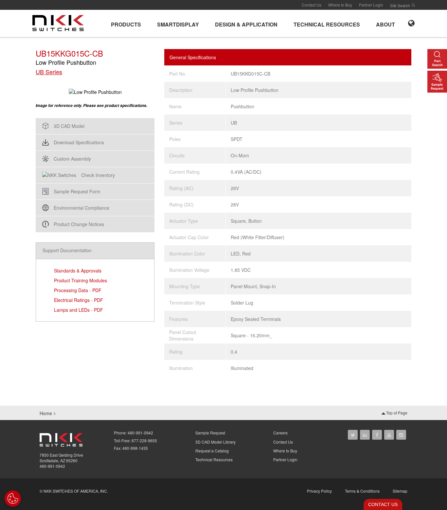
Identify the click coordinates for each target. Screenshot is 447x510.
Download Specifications (79, 142)
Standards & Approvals (77, 270)
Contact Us (311, 5)
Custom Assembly (72, 158)
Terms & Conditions (362, 491)
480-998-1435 (135, 448)
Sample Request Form (77, 191)
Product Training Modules (80, 280)
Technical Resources (214, 459)
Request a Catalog (212, 450)
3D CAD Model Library (215, 442)
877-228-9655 (144, 440)
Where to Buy (340, 5)
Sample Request (210, 432)
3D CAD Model (69, 126)
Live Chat (381, 504)
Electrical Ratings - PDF (78, 300)
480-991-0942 (52, 466)
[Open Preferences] (13, 498)
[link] (60, 22)
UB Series (49, 72)
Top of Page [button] (396, 412)
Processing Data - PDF (77, 290)
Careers (280, 432)
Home (46, 413)
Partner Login (371, 5)
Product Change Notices (79, 224)
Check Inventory (98, 175)
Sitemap (400, 491)
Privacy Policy (319, 491)
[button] (126, 23)
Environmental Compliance (81, 207)
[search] (413, 5)
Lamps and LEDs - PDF (78, 310)
